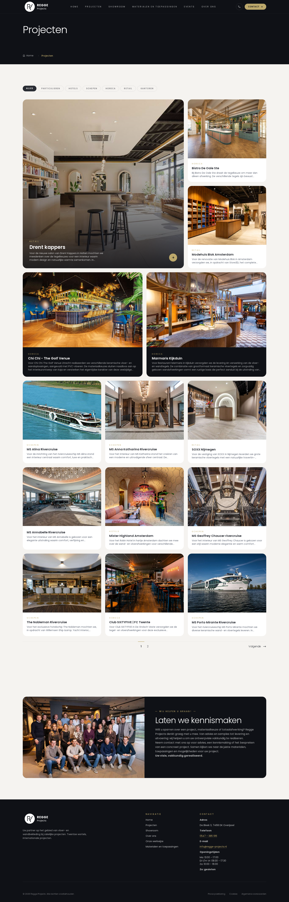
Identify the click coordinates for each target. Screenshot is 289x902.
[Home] (37, 7)
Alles (29, 88)
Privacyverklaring (216, 894)
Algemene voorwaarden (254, 894)
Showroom (117, 6)
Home (74, 6)
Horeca (111, 88)
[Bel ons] (239, 6)
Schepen (91, 88)
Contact (253, 6)
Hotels (73, 88)
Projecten (93, 6)
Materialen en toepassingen (154, 6)
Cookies (233, 894)
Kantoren (147, 88)
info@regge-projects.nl (213, 846)
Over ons (209, 6)
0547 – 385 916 (208, 836)
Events (189, 6)
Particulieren (50, 88)
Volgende (255, 646)
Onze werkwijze (154, 841)
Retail (128, 88)
